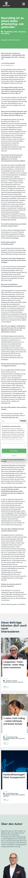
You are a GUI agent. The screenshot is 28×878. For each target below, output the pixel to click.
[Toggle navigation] (23, 4)
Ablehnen (14, 455)
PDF (2, 59)
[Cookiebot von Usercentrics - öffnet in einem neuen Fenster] (20, 421)
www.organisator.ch (7, 65)
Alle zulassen (14, 450)
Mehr (4, 686)
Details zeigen (19, 446)
